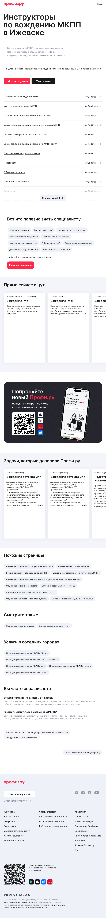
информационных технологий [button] (18, 902)
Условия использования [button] (17, 830)
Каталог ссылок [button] (12, 835)
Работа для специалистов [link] (53, 826)
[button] (29, 566)
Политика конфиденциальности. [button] (32, 907)
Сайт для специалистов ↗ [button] (53, 816)
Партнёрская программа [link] (88, 835)
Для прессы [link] (81, 830)
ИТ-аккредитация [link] (84, 821)
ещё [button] (40, 505)
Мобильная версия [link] (14, 840)
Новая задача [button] (11, 816)
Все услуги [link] (9, 821)
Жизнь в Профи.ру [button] (84, 845)
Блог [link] (77, 850)
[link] (17, 81)
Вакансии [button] (80, 840)
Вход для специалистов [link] (52, 821)
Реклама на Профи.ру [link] (86, 826)
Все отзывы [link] (10, 826)
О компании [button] (81, 816)
